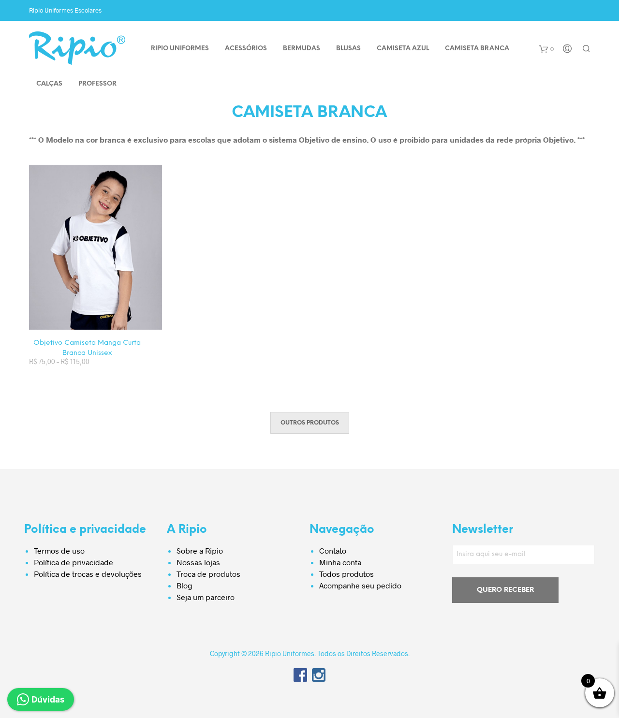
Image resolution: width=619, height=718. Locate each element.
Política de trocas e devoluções (88, 573)
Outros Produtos (309, 423)
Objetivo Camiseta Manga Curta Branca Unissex (87, 348)
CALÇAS (49, 84)
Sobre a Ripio (200, 550)
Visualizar (101, 320)
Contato (332, 550)
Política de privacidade (73, 562)
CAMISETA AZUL (403, 48)
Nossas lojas (198, 562)
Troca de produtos (208, 573)
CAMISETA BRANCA (477, 48)
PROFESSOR (97, 84)
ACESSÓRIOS (246, 48)
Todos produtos (346, 573)
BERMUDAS (301, 48)
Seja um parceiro (206, 596)
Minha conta (340, 562)
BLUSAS (348, 48)
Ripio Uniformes (180, 48)
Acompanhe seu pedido (360, 585)
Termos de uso (59, 550)
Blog (184, 585)
